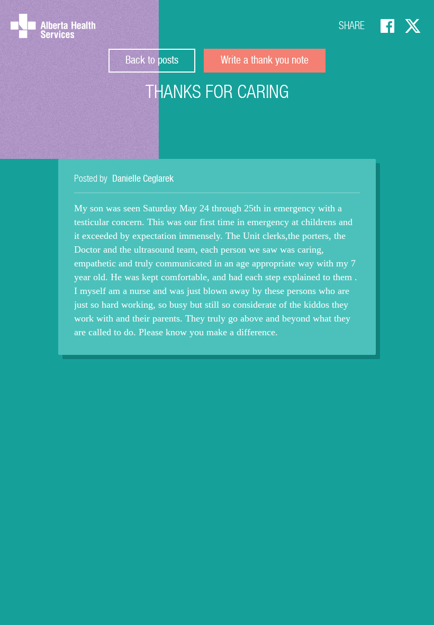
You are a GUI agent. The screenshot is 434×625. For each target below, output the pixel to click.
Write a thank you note (265, 61)
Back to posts (151, 61)
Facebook (387, 26)
